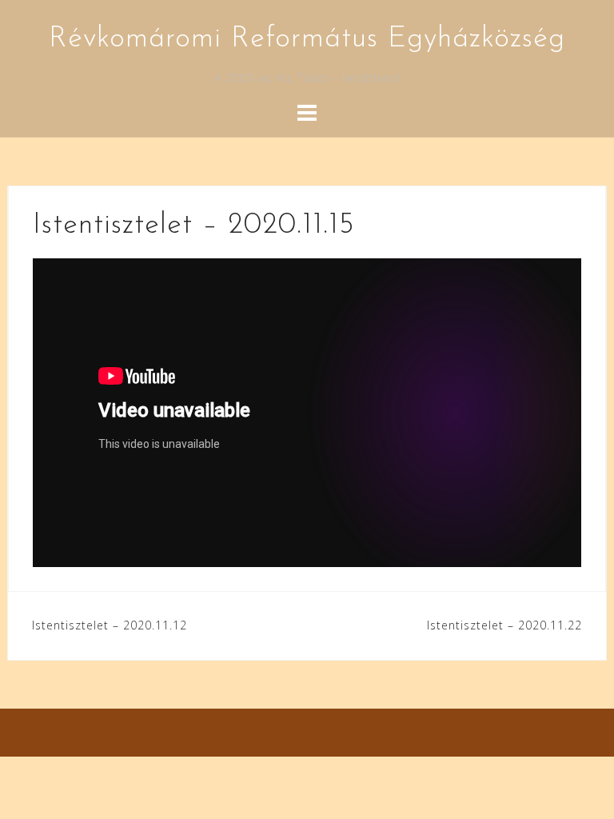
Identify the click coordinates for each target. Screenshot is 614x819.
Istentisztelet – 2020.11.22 (504, 625)
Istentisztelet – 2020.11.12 (109, 625)
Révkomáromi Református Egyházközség (307, 39)
